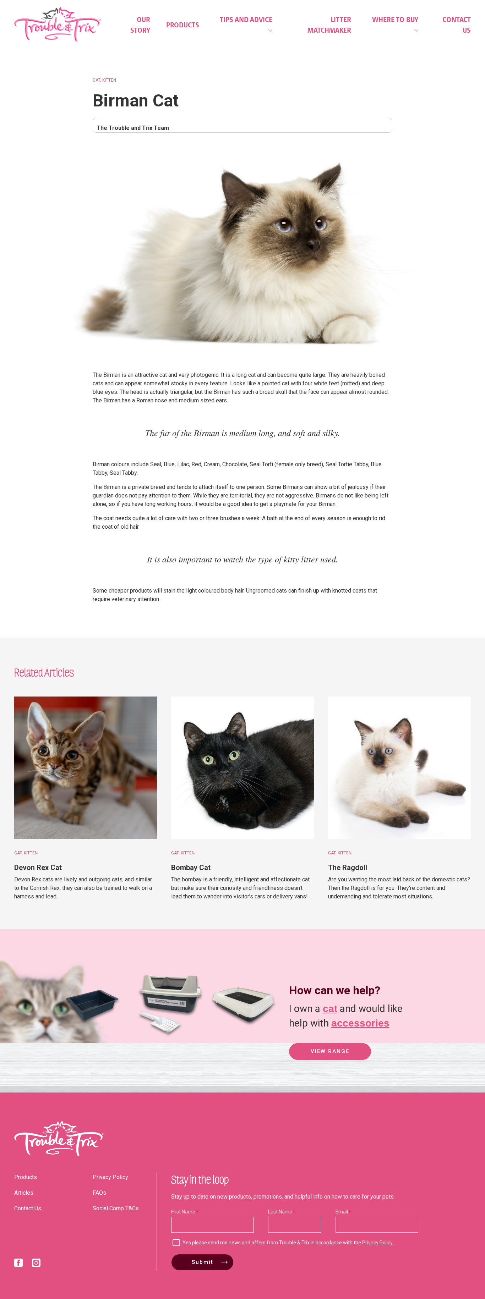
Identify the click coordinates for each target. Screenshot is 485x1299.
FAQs (99, 1192)
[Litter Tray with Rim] (243, 1036)
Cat (96, 80)
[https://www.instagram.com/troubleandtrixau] (36, 1264)
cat (330, 1008)
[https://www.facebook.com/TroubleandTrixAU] (18, 1264)
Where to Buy (395, 19)
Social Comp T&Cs (116, 1208)
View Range (330, 1051)
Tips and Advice (246, 19)
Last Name (280, 1212)
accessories (360, 1023)
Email (342, 1212)
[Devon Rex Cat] (85, 768)
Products (182, 25)
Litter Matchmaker (329, 24)
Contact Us (456, 24)
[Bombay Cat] (242, 768)
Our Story (140, 24)
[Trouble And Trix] (57, 24)
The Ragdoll (347, 867)
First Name (183, 1212)
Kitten (109, 80)
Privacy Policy (110, 1177)
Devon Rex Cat (38, 867)
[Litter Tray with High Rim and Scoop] (166, 1036)
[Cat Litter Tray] (92, 1036)
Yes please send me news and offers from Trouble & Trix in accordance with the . (288, 1242)
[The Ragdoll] (399, 768)
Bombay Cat (191, 867)
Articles (23, 1192)
